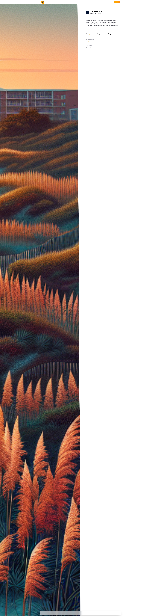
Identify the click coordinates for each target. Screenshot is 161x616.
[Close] (118, 613)
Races (81, 2)
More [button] (85, 2)
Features (72, 2)
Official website (89, 47)
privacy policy (95, 612)
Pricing (77, 2)
